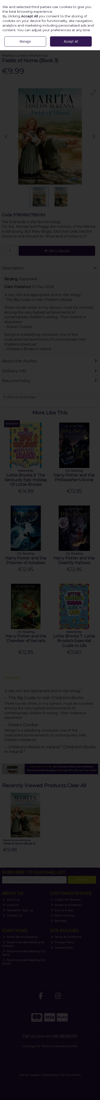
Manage (25, 41)
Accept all (71, 41)
